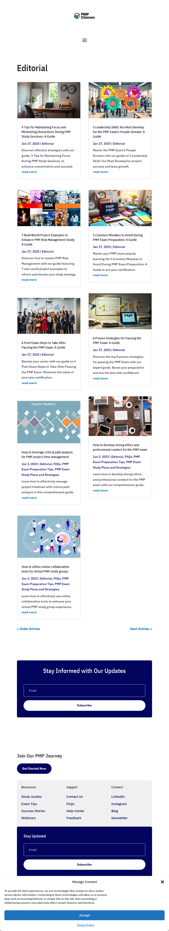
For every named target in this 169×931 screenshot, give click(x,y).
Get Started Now (34, 768)
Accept (84, 915)
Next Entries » (141, 629)
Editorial (48, 144)
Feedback (73, 818)
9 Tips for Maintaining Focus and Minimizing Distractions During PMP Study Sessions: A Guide (46, 132)
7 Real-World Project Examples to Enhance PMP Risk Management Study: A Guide (48, 239)
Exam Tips (29, 804)
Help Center (75, 811)
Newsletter (119, 818)
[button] (162, 882)
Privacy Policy (85, 925)
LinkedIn (118, 796)
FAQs (57, 464)
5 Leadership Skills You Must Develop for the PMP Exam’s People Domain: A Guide (119, 132)
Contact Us (74, 796)
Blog (114, 811)
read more (29, 172)
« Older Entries (28, 629)
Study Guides (31, 796)
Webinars (28, 818)
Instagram (119, 804)
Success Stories (33, 811)
